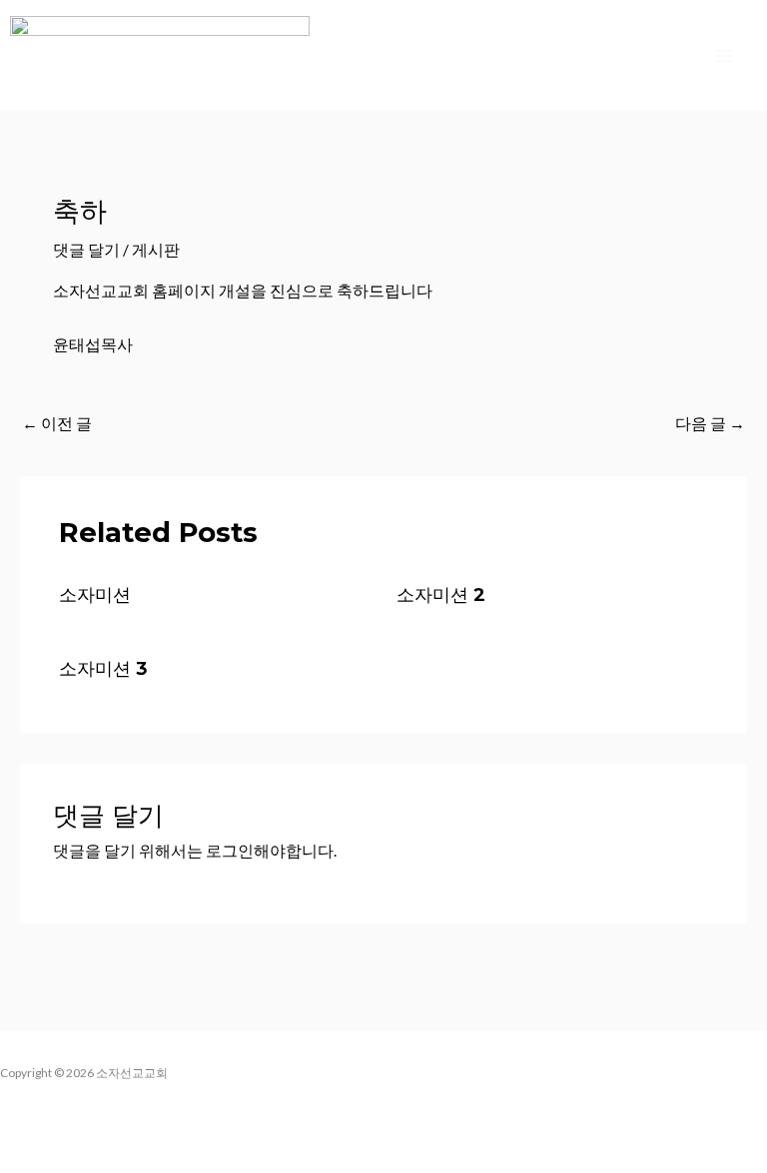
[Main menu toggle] (725, 55)
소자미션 (95, 594)
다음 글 (710, 423)
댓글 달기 (86, 250)
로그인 (230, 851)
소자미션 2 (440, 594)
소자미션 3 (103, 668)
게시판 (156, 250)
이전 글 (57, 423)
